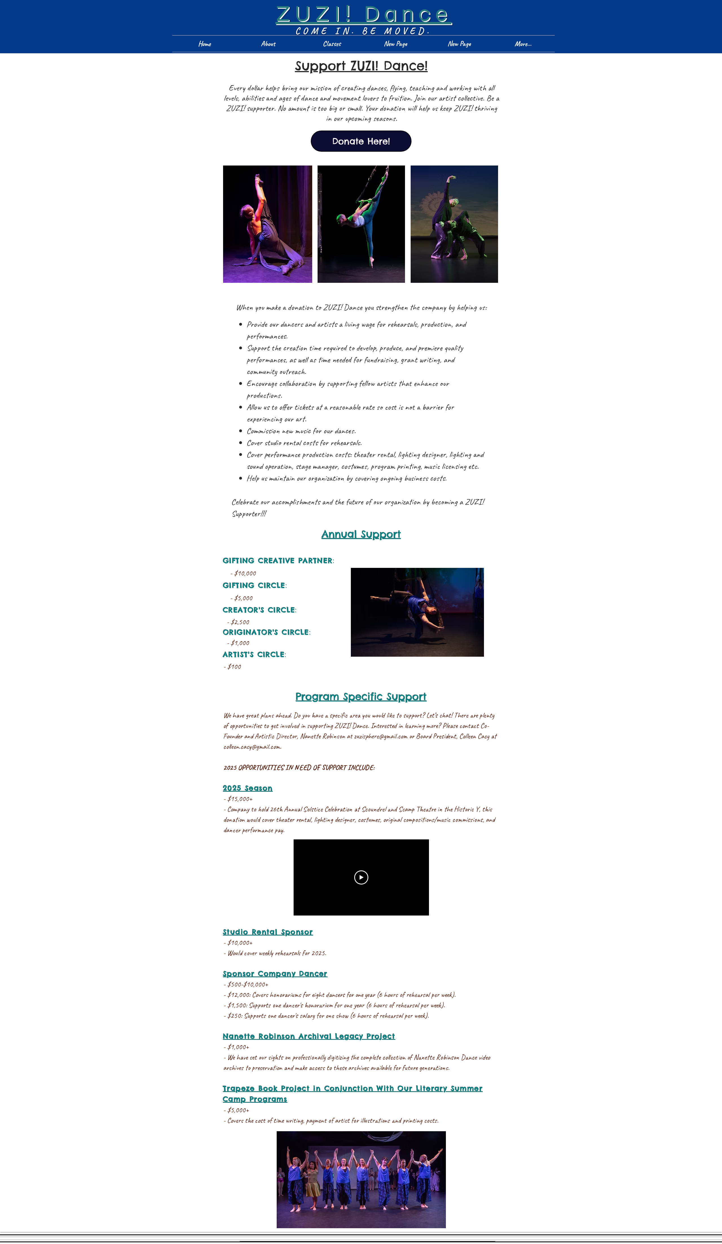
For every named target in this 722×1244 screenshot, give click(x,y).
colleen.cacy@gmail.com (251, 746)
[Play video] (361, 877)
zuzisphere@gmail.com (380, 736)
